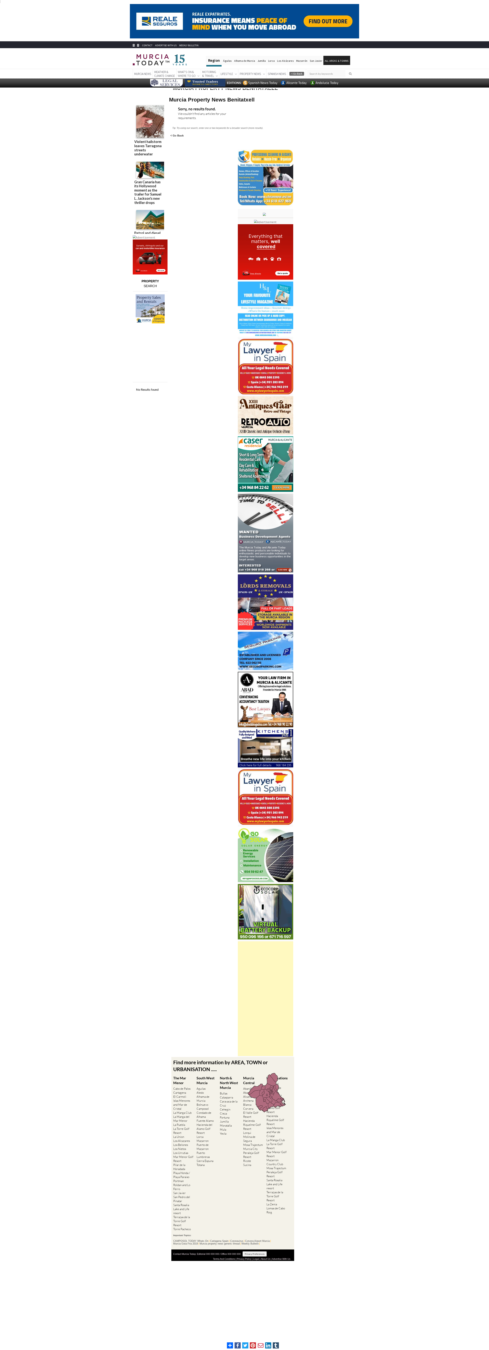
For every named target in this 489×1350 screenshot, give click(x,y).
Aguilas (201, 1088)
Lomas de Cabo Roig (275, 1210)
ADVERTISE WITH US (165, 45)
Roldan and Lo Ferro (181, 1187)
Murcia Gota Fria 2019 (185, 1244)
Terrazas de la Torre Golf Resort (181, 1221)
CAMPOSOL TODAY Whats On (190, 1241)
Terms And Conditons (224, 1259)
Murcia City (250, 1149)
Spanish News (277, 74)
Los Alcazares (181, 1141)
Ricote (247, 1161)
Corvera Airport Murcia (257, 1241)
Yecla (223, 1133)
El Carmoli (179, 1096)
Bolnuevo (202, 1104)
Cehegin (225, 1109)
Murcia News (142, 74)
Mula (223, 1129)
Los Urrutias (180, 1153)
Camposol (203, 1109)
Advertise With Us (281, 1259)
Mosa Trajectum (253, 1145)
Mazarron (203, 1141)
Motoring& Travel (209, 74)
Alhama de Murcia (244, 61)
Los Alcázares (285, 61)
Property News (250, 74)
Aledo (200, 1092)
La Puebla (179, 1125)
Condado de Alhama (204, 1115)
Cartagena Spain (219, 1241)
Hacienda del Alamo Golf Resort (204, 1129)
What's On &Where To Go (187, 74)
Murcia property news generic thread (220, 1244)
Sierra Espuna (205, 1161)
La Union (178, 1137)
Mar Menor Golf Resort (183, 1159)
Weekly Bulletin (250, 1244)
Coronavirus (236, 1241)
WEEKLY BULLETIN (188, 45)
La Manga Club (182, 1113)
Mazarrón (301, 61)
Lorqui (247, 1133)
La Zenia (271, 1204)
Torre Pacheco (182, 1229)
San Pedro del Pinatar (181, 1199)
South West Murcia (206, 1080)
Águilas (227, 61)
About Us (265, 1259)
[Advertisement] (265, 998)
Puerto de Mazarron (203, 1147)
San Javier (316, 61)
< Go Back (177, 135)
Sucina (247, 1165)
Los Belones (180, 1145)
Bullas (223, 1093)
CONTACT (147, 45)
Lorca (271, 61)
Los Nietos (179, 1149)
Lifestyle (227, 74)
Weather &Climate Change (164, 74)
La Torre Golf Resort (181, 1131)
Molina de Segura (249, 1139)
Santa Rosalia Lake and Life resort (181, 1209)
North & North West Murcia (229, 1083)
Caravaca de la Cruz (228, 1103)
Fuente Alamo (205, 1121)
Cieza (223, 1113)
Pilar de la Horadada (179, 1167)
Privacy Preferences (255, 1254)
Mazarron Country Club (274, 1162)
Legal (256, 1259)
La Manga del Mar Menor (181, 1119)
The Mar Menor (179, 1080)
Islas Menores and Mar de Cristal (181, 1105)
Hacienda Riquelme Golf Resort (252, 1125)
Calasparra (226, 1097)
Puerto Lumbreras (203, 1155)
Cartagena (179, 1092)
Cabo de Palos (181, 1088)
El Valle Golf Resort (250, 1115)
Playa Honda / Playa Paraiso (181, 1175)
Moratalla (226, 1125)
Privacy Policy (244, 1259)
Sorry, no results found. (197, 109)
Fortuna (224, 1117)
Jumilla (261, 61)
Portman (178, 1181)
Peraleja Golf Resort (251, 1155)
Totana (201, 1165)
